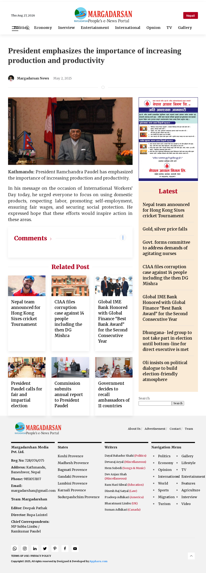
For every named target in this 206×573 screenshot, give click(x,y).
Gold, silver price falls (165, 229)
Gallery (185, 27)
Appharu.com (98, 561)
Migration (166, 497)
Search (144, 398)
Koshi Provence (70, 456)
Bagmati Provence (72, 470)
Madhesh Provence (73, 463)
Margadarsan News (33, 78)
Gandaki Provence (72, 476)
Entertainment (95, 27)
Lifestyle (188, 463)
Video (186, 504)
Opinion (165, 470)
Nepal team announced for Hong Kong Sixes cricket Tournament (25, 313)
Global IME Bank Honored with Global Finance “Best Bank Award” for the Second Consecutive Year (165, 308)
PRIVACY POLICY (41, 555)
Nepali (190, 15)
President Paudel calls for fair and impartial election (26, 394)
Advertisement (155, 429)
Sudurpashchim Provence (79, 497)
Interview (189, 497)
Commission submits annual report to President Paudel (69, 394)
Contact (175, 429)
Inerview (66, 27)
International (127, 27)
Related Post (70, 267)
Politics (21, 27)
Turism (164, 504)
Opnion (153, 27)
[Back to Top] (191, 556)
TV (169, 27)
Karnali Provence (72, 490)
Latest (168, 191)
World (163, 483)
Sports (163, 490)
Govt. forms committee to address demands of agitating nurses (166, 248)
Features (188, 483)
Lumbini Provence (72, 483)
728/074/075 (27, 460)
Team (189, 429)
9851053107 (26, 479)
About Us (134, 429)
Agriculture (190, 490)
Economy (43, 27)
